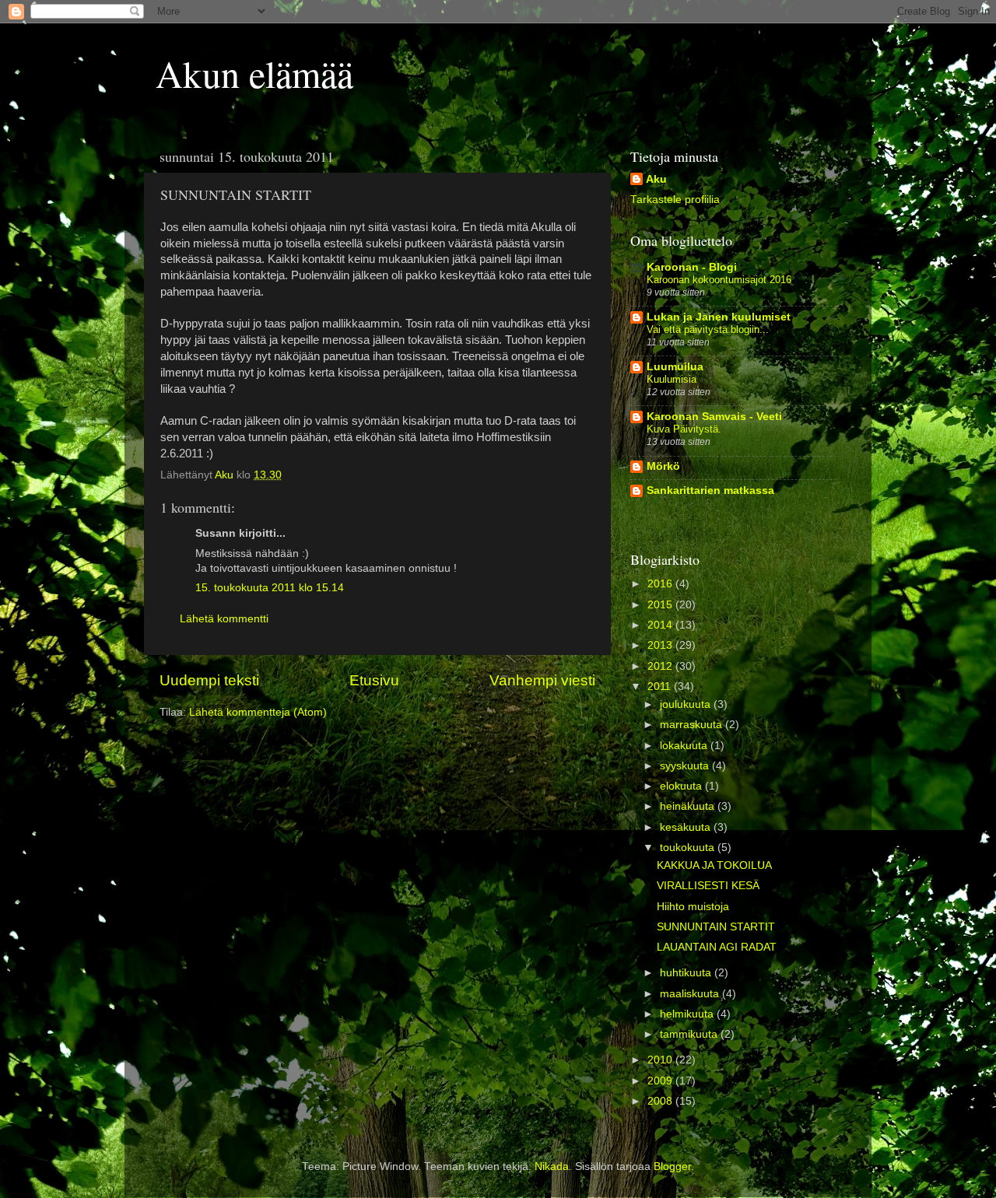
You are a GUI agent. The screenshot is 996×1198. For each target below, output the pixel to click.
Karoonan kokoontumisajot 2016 (719, 279)
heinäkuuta (688, 806)
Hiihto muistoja (693, 907)
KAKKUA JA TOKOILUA (714, 865)
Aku (656, 179)
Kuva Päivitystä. (684, 429)
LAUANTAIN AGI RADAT (717, 947)
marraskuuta (692, 724)
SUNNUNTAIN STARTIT (716, 927)
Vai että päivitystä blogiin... (708, 329)
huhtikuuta (687, 973)
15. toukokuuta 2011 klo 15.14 (269, 588)
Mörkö (663, 466)
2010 (661, 1060)
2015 (661, 605)
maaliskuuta (691, 994)
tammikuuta (690, 1034)
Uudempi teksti (209, 680)
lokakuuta (685, 745)
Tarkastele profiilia (675, 199)
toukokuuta (688, 847)
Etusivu (374, 680)
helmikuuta (688, 1014)
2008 (661, 1101)
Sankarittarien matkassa (710, 490)
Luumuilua (675, 367)
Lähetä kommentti (224, 619)
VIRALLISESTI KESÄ (708, 885)
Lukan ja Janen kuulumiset (719, 317)
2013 (661, 645)
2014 (661, 625)
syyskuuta (686, 766)
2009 (661, 1081)
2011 (660, 686)
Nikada (552, 1166)
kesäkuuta (687, 827)
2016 (661, 584)
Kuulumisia (671, 379)
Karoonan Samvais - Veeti (714, 416)
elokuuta (682, 786)
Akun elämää (254, 73)
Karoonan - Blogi (692, 267)
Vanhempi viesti (542, 680)
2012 (661, 666)
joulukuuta (687, 704)
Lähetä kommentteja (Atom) (258, 712)
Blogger (672, 1166)
